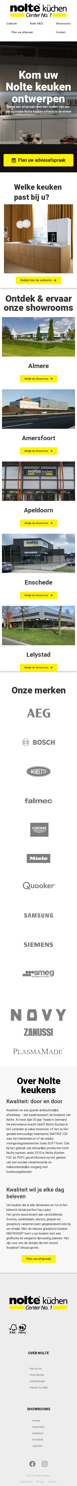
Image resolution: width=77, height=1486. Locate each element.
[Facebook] (32, 1464)
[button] (8, 239)
